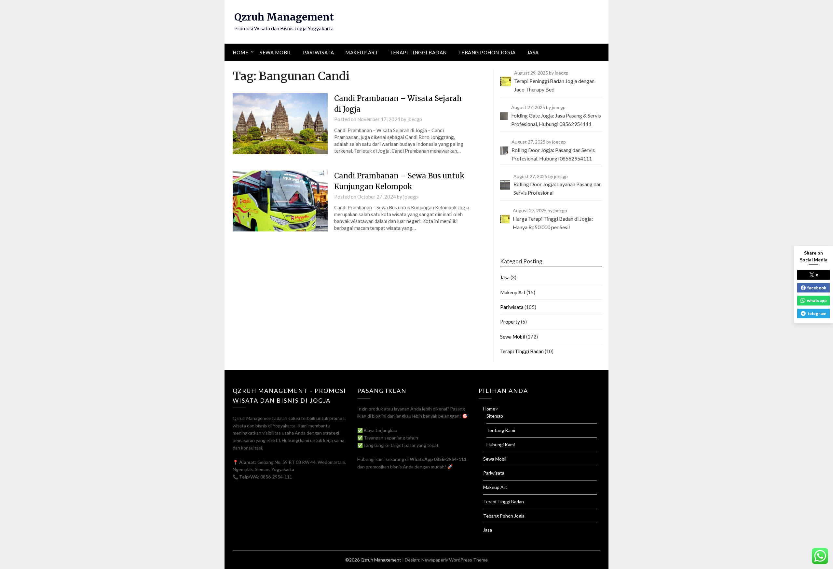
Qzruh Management (284, 17)
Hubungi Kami (500, 444)
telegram (816, 313)
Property (510, 322)
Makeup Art (361, 52)
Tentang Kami (500, 430)
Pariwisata (318, 52)
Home (240, 52)
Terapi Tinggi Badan (418, 52)
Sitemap (494, 416)
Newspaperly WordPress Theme (454, 559)
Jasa (533, 52)
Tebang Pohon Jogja (487, 52)
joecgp (414, 119)
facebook (816, 287)
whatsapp (817, 300)
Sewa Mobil (276, 52)
